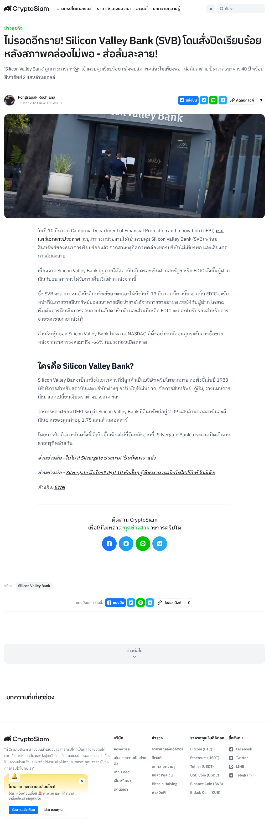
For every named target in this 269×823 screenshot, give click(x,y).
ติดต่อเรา (121, 789)
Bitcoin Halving (164, 784)
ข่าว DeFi (159, 792)
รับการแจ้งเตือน (23, 810)
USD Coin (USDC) (204, 775)
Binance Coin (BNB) (206, 784)
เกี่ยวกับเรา (122, 781)
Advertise (122, 749)
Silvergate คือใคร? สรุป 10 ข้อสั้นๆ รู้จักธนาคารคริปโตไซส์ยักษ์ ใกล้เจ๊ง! (140, 473)
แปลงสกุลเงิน (162, 775)
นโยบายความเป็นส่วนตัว (130, 760)
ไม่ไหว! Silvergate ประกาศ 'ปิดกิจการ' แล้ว (111, 458)
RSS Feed (122, 772)
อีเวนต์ (142, 8)
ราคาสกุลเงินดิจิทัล (114, 8)
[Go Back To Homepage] (26, 9)
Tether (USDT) (202, 766)
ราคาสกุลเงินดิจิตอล (167, 749)
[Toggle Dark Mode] (210, 8)
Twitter (242, 758)
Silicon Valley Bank (34, 586)
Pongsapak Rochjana (36, 98)
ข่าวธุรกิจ (13, 29)
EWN (59, 488)
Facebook (244, 749)
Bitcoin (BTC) (201, 749)
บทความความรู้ (166, 8)
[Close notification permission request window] (82, 781)
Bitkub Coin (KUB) (205, 792)
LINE (240, 766)
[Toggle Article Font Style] (261, 100)
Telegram (244, 775)
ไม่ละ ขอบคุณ (53, 810)
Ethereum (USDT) (204, 758)
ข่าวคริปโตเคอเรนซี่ (74, 8)
